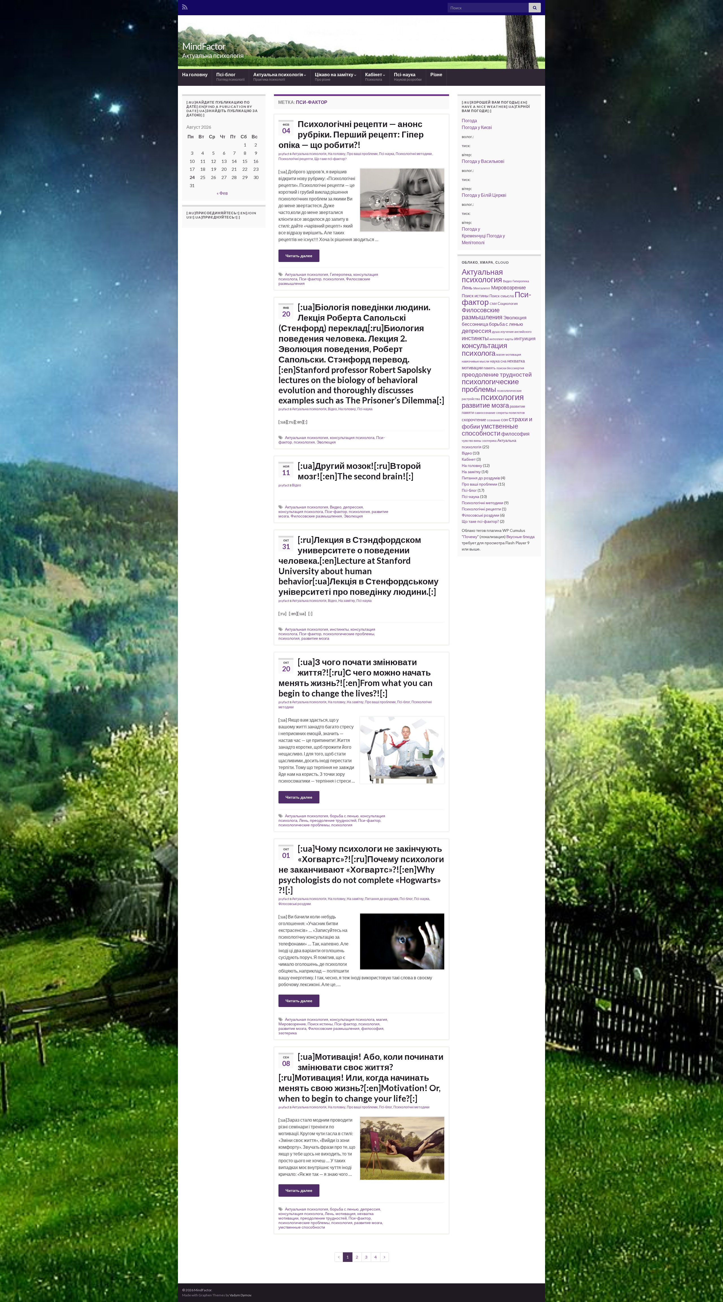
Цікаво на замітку (334, 77)
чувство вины (471, 440)
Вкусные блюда (520, 536)
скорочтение (474, 419)
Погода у (477, 127)
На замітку (346, 600)
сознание (493, 420)
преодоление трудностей (333, 820)
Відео (332, 409)
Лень (303, 820)
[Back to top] (710, 1289)
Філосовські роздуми (294, 904)
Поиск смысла (501, 296)
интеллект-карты (501, 339)
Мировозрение (292, 1023)
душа (496, 331)
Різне (436, 74)
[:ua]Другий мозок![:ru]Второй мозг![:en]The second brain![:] (359, 470)
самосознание (485, 412)
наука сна (498, 361)
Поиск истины (320, 1023)
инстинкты (339, 629)
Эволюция (326, 442)
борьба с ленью (344, 815)
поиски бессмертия (510, 368)
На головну (195, 74)
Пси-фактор (310, 278)
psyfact (283, 154)
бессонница (475, 324)
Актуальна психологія (278, 77)
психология (333, 278)
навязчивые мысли (475, 361)
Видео (335, 506)
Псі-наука (408, 77)
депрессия (353, 506)
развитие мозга (315, 638)
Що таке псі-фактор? (330, 159)
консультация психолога (352, 437)
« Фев (222, 193)
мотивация (346, 1213)
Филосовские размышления (316, 516)
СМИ (493, 303)
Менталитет (481, 288)
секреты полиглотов (510, 412)
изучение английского (516, 331)
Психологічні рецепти (295, 159)
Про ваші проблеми (362, 154)
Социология (508, 303)
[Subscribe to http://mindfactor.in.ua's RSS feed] (185, 6)
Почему (470, 536)
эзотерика (287, 1032)
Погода (469, 120)
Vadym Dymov (240, 1295)
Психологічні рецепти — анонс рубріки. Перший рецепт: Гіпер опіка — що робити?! (351, 134)
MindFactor (204, 46)
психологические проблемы (348, 633)
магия (381, 1019)
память (490, 368)
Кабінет (374, 77)
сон (504, 419)
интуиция (524, 338)
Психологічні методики (414, 154)
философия (372, 1028)
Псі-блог (230, 77)
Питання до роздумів (381, 899)
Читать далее (299, 255)
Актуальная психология (306, 274)
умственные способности (301, 1227)
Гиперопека (341, 274)
